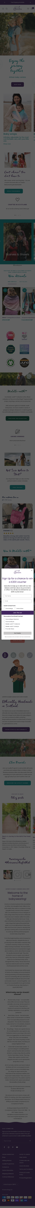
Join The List (17, 613)
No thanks (17, 633)
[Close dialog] (32, 570)
